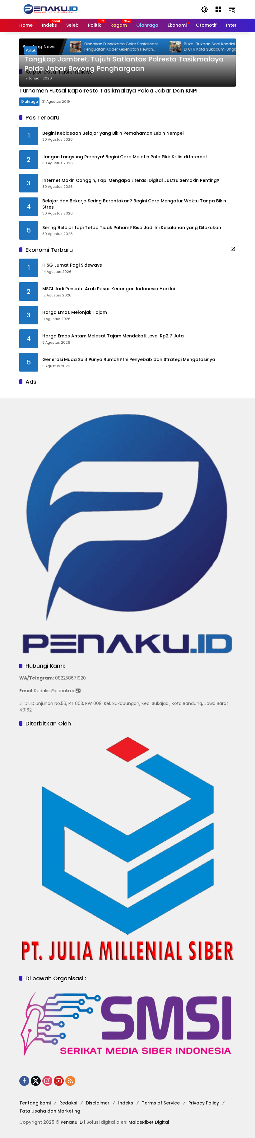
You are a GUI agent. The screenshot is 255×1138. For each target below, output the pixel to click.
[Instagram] (47, 1081)
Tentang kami (35, 1103)
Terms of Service (161, 1103)
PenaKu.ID (72, 1122)
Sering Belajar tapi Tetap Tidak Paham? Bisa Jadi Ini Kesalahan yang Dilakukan (131, 228)
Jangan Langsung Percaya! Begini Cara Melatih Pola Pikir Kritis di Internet (124, 157)
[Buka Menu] (218, 9)
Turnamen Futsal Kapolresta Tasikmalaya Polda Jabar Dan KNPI (108, 90)
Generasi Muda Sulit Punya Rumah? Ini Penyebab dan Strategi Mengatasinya (128, 360)
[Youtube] (59, 1081)
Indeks (125, 1103)
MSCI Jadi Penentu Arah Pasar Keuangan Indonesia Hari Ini (108, 289)
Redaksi (68, 1103)
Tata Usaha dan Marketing (49, 1111)
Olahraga (29, 101)
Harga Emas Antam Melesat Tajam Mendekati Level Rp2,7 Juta (113, 336)
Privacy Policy (203, 1103)
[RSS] (70, 1081)
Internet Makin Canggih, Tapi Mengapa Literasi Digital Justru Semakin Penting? (130, 180)
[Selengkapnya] (233, 249)
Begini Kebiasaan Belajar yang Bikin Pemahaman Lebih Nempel (113, 133)
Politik (31, 50)
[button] (204, 9)
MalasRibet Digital (148, 1122)
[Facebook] (24, 1081)
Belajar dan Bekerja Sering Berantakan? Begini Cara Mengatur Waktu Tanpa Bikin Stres (134, 204)
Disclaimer (97, 1103)
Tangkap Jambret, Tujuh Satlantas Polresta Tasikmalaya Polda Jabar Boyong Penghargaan (124, 64)
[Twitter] (36, 1081)
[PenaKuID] (50, 9)
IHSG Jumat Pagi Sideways (72, 265)
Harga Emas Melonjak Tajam (74, 312)
